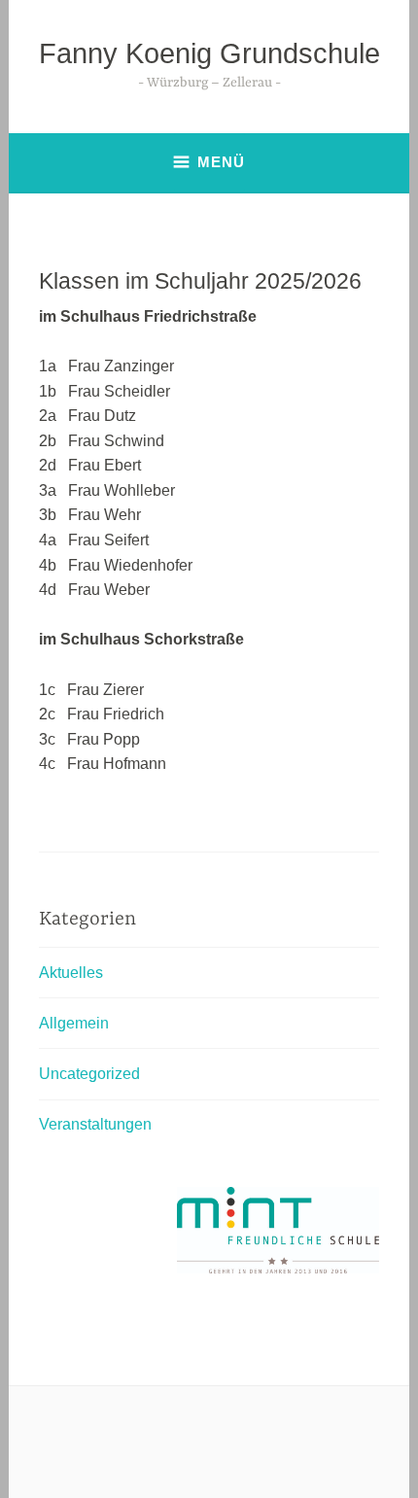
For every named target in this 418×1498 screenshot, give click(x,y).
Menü (221, 162)
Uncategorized (89, 1073)
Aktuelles (71, 972)
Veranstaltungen (95, 1124)
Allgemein (74, 1023)
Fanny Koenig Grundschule (209, 53)
